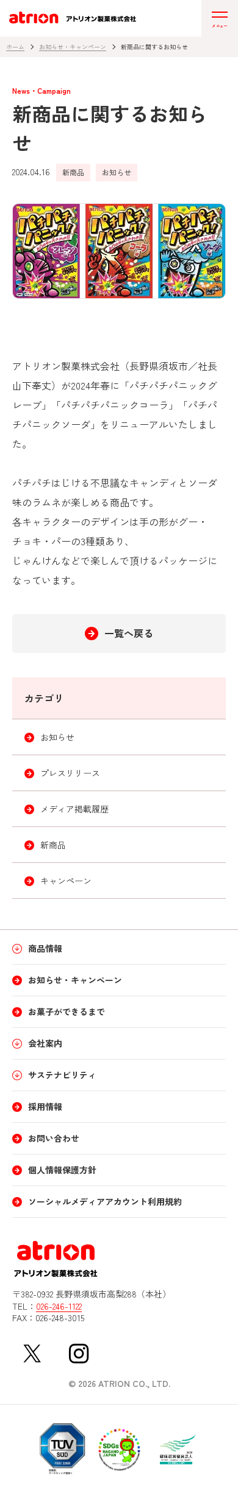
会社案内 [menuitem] (45, 1043)
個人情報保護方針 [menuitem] (62, 1170)
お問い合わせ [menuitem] (53, 1138)
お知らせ (116, 172)
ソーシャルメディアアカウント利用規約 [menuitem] (105, 1201)
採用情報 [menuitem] (45, 1106)
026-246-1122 (59, 1306)
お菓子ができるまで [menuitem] (66, 1011)
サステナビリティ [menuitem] (62, 1075)
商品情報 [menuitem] (45, 948)
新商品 (73, 172)
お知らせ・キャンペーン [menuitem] (75, 980)
